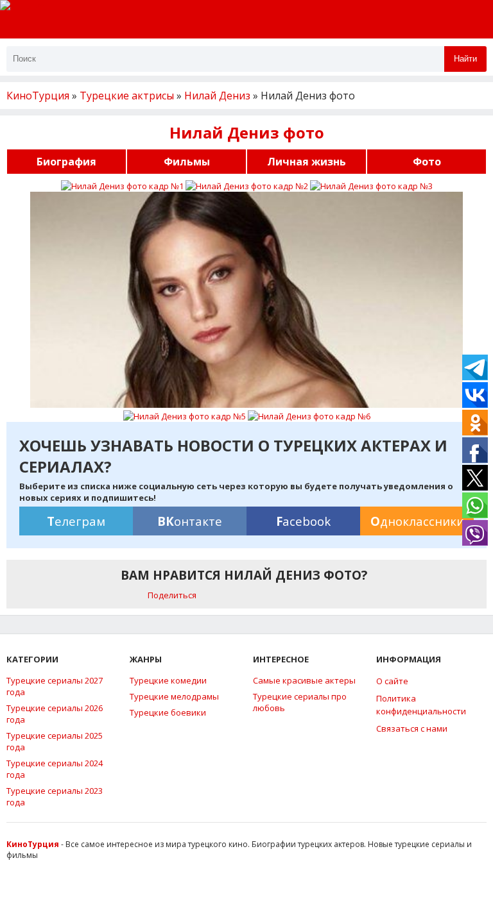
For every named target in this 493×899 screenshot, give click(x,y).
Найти (465, 58)
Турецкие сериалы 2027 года (54, 686)
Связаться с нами (411, 728)
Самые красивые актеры (304, 680)
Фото (427, 162)
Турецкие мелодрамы (174, 696)
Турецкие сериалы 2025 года (54, 741)
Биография (66, 162)
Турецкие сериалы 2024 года (54, 768)
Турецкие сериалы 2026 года (54, 713)
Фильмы (187, 162)
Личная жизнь (306, 162)
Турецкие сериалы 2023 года (54, 796)
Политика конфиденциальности (421, 705)
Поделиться (172, 595)
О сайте (392, 681)
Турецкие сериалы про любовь (300, 702)
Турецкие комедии (168, 680)
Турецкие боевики (168, 712)
